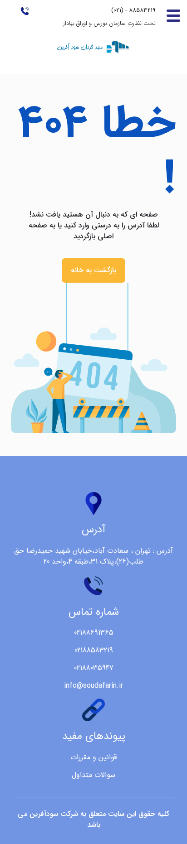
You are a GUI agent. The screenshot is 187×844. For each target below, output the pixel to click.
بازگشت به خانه (93, 270)
